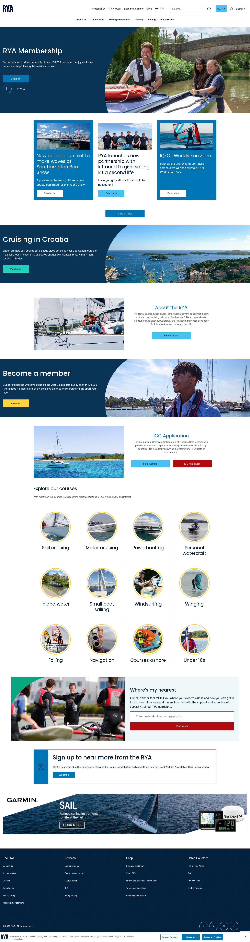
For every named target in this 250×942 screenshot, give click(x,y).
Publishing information (136, 895)
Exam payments (72, 865)
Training (139, 19)
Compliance (8, 888)
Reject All (190, 937)
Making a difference (119, 19)
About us (81, 19)
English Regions (195, 888)
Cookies (6, 880)
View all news (125, 213)
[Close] (245, 936)
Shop (149, 8)
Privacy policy (9, 895)
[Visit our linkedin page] (234, 926)
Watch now (16, 269)
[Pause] (7, 89)
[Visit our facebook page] (203, 926)
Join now (16, 78)
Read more (49, 193)
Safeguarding (71, 895)
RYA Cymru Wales (196, 865)
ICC (66, 888)
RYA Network (114, 8)
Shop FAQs (131, 873)
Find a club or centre (74, 873)
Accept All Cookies (212, 937)
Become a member (134, 8)
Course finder (71, 880)
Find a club (182, 726)
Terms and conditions (136, 888)
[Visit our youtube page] (213, 926)
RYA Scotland (194, 880)
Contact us (8, 865)
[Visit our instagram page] (224, 926)
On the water (97, 19)
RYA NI (191, 873)
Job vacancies (9, 873)
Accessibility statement (13, 902)
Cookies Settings (170, 937)
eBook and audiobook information (141, 880)
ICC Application (192, 463)
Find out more (171, 335)
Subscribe (63, 774)
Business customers (135, 865)
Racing (152, 19)
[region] (125, 937)
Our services (167, 19)
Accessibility (98, 8)
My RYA (221, 8)
